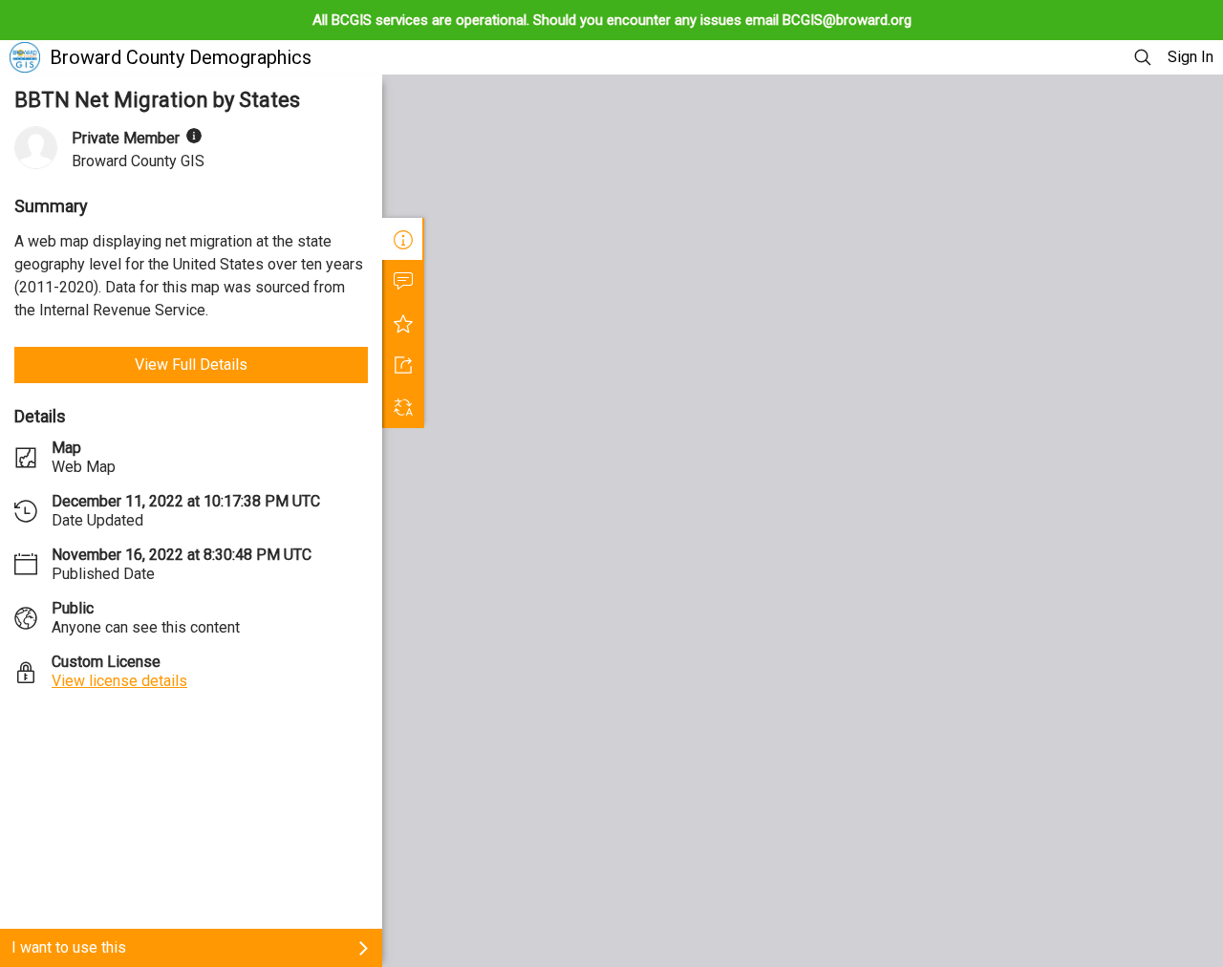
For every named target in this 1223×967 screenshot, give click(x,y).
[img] (194, 135)
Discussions (403, 281)
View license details (119, 681)
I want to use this (68, 947)
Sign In (1190, 57)
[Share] (403, 365)
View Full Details (191, 364)
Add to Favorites (403, 323)
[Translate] (403, 407)
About (403, 239)
